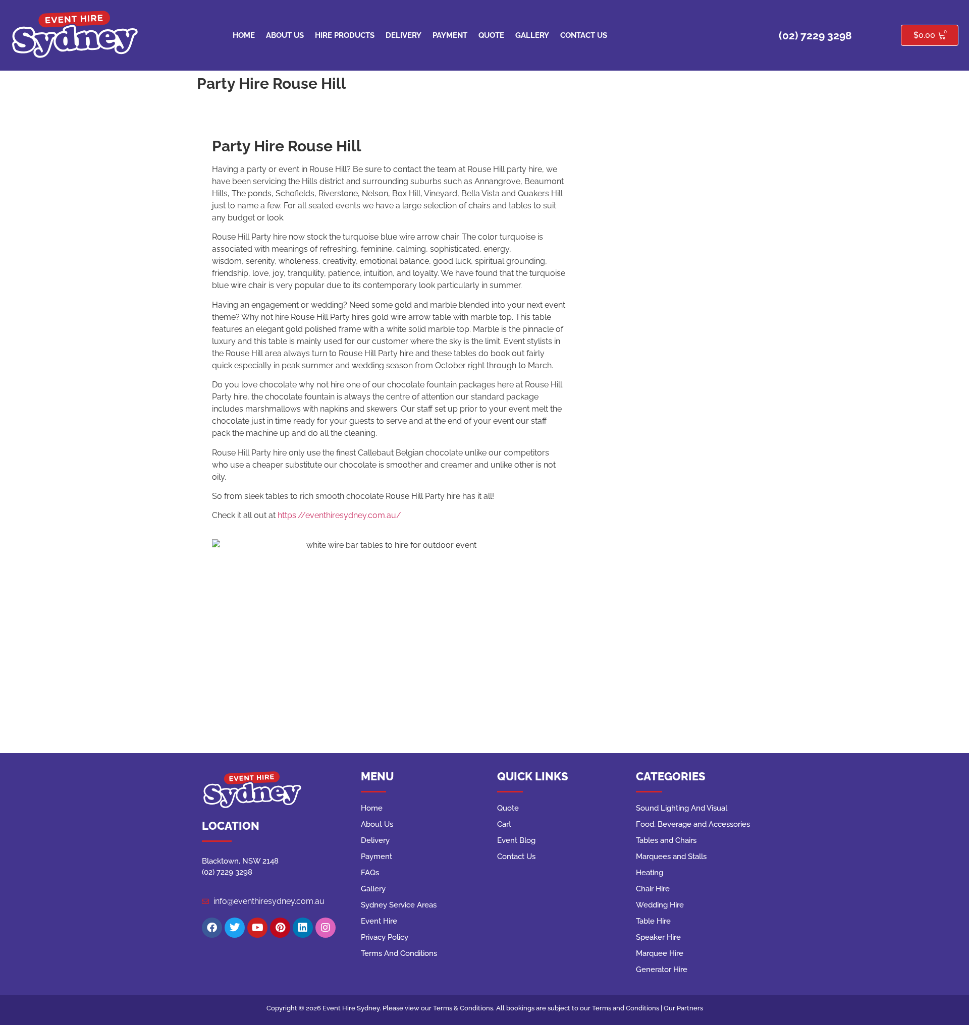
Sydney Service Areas (399, 904)
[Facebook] (212, 928)
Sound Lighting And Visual (681, 808)
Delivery (403, 35)
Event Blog (516, 840)
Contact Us (583, 35)
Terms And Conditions (399, 953)
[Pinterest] (280, 928)
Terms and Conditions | (628, 1008)
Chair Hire (653, 888)
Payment (450, 35)
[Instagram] (325, 928)
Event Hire (379, 921)
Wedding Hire (660, 904)
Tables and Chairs (666, 840)
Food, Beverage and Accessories (693, 824)
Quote (491, 35)
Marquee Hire (659, 953)
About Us (285, 35)
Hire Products (344, 35)
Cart (504, 824)
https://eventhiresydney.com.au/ (339, 515)
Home (244, 35)
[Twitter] (235, 928)
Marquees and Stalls (671, 856)
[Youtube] (257, 928)
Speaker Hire (658, 937)
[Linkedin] (303, 928)
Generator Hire (661, 969)
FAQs (370, 872)
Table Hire (653, 921)
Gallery (532, 35)
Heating (649, 872)
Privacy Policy (384, 937)
